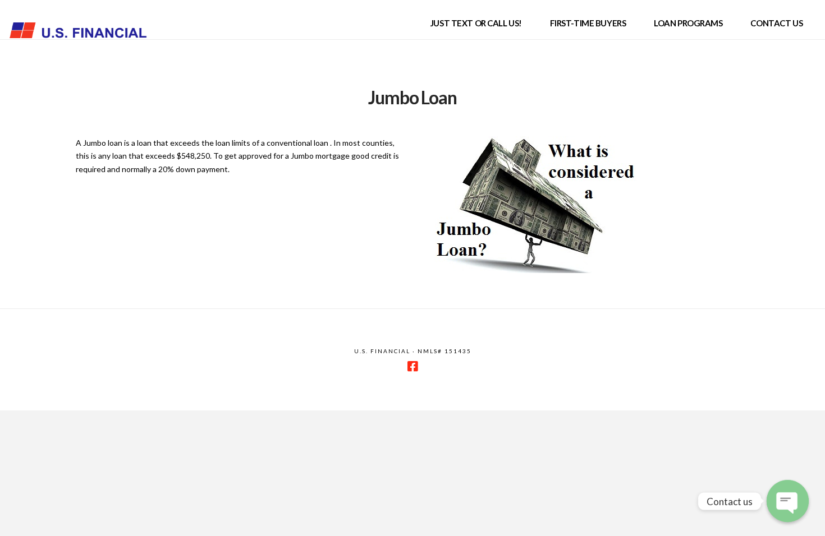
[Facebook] (412, 366)
